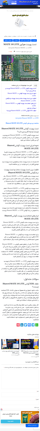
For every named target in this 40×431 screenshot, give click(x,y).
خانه (34, 36)
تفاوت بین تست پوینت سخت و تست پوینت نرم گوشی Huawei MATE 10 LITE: (21, 100)
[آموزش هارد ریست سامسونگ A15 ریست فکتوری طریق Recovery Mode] (30, 344)
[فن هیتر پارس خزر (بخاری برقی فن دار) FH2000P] (20, 22)
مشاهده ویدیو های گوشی (22, 123)
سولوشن (14, 36)
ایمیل (37, 399)
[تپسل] (1, 6)
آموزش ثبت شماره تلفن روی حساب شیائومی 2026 (10, 352)
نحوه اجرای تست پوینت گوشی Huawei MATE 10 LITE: (22, 95)
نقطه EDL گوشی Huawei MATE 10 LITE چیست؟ (21, 110)
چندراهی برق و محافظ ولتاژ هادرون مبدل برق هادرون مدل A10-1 (20, 10)
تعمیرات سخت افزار (22, 36)
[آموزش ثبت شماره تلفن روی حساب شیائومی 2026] (10, 344)
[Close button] (39, 409)
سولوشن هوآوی (7, 36)
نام (37, 391)
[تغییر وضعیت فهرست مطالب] (34, 85)
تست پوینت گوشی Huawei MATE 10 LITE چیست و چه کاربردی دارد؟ (20, 90)
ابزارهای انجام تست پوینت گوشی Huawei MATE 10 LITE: (21, 105)
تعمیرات (29, 36)
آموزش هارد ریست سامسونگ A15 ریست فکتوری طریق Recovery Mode (30, 353)
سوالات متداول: (31, 108)
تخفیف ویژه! (11, 421)
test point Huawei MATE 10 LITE (27, 118)
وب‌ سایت (36, 407)
